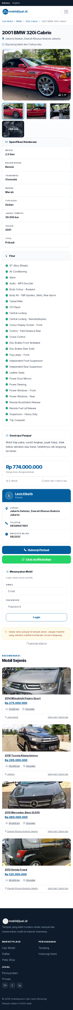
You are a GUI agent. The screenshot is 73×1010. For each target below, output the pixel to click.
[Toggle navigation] (66, 11)
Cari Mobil (7, 21)
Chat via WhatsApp (38, 559)
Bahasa (6, 3)
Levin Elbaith (24, 494)
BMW (19, 21)
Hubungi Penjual (38, 549)
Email (10, 585)
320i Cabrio (31, 21)
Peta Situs (8, 959)
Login (36, 617)
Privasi (6, 979)
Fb (5, 985)
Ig (20, 985)
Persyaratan (10, 973)
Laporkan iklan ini (38, 643)
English (16, 3)
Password (13, 600)
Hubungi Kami (48, 954)
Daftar (6, 954)
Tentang (44, 948)
